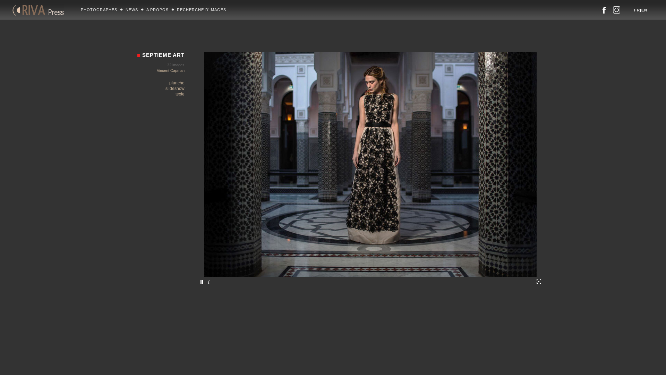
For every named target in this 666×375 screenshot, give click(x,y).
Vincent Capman (171, 70)
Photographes (99, 10)
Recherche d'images (201, 10)
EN (644, 10)
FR (637, 10)
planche (177, 83)
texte (180, 94)
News (132, 10)
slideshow (175, 88)
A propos (157, 10)
